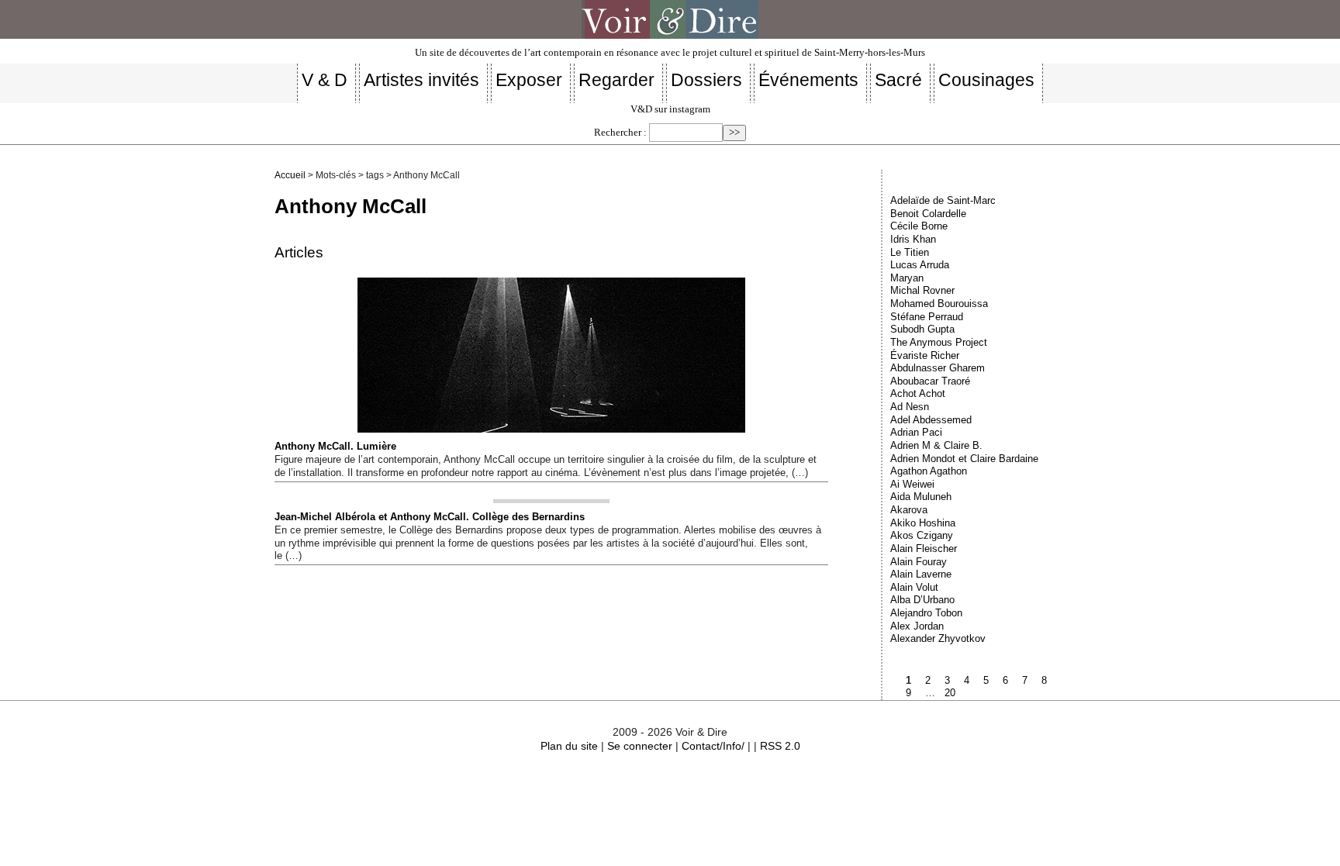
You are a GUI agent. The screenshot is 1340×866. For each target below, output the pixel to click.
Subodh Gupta (922, 329)
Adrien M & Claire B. (936, 445)
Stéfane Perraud (926, 317)
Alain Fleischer (923, 548)
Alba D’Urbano (922, 600)
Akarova (908, 510)
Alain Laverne (920, 574)
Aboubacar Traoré (930, 381)
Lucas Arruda (919, 265)
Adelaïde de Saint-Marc (943, 200)
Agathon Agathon (928, 471)
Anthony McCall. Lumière (335, 446)
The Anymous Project (938, 342)
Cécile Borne (919, 226)
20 (950, 693)
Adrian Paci (916, 432)
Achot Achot (917, 393)
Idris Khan (913, 239)
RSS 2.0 (780, 746)
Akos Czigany (921, 535)
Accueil (290, 175)
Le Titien (909, 252)
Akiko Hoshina (922, 523)
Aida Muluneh (920, 496)
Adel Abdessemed (931, 420)
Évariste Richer (924, 355)
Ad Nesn (909, 406)
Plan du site (569, 746)
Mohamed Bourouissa (939, 303)
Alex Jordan (917, 626)
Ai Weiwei (912, 484)
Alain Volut (914, 587)
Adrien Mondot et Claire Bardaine (964, 458)
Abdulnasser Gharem (937, 368)
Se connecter (639, 746)
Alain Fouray (918, 562)
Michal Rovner (922, 290)
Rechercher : (620, 132)
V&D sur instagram (670, 109)
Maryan (907, 278)
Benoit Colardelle (928, 213)
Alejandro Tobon (926, 613)
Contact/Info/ (713, 746)
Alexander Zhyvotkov (938, 638)
